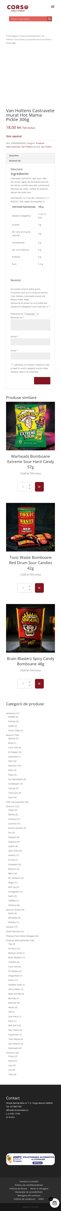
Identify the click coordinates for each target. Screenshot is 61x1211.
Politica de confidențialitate (29, 1185)
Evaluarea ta (18, 313)
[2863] (39, 588)
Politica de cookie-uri (24, 1199)
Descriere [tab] (14, 155)
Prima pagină (12, 36)
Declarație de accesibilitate (28, 1192)
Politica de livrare (18, 1188)
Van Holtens (27, 146)
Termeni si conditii (29, 1181)
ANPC (41, 1199)
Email (14, 350)
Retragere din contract (28, 1195)
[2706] (39, 684)
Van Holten (46, 146)
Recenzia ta (17, 317)
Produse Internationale (29, 36)
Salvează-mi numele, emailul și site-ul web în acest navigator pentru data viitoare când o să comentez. (30, 368)
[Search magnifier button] (49, 18)
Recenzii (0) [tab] (15, 160)
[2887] (39, 487)
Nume (15, 336)
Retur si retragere (39, 1188)
